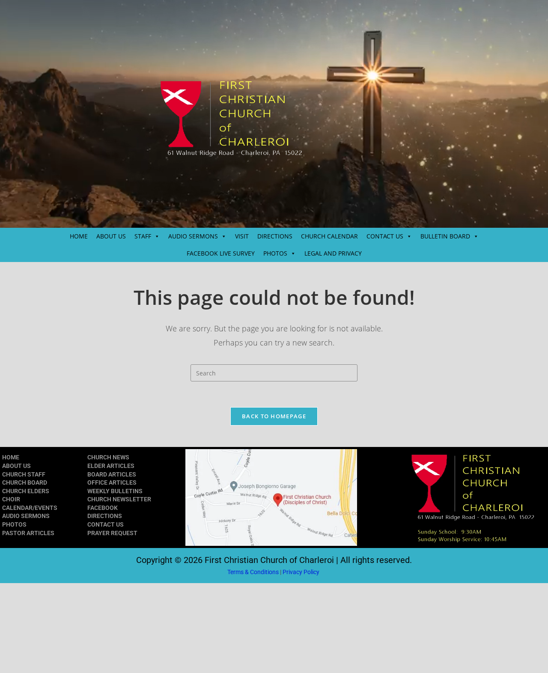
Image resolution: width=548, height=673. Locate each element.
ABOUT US (111, 236)
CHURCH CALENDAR (329, 236)
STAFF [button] (142, 236)
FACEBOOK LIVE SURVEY (221, 253)
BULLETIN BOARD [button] (445, 236)
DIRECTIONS (274, 236)
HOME (79, 236)
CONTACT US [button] (384, 236)
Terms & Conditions (253, 572)
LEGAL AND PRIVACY (333, 253)
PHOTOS (14, 524)
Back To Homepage (274, 416)
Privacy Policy (302, 572)
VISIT (242, 236)
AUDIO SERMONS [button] (193, 236)
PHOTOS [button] (275, 253)
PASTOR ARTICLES (28, 533)
